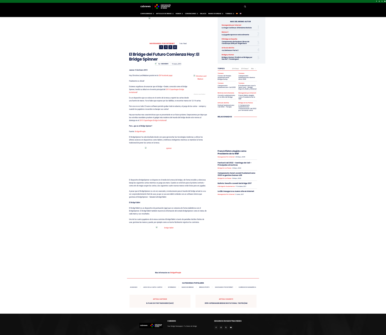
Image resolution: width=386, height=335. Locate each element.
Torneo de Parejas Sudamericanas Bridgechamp (224, 77)
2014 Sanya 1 (245, 69)
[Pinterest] (170, 47)
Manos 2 (225, 32)
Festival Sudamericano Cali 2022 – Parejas (226, 106)
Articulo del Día (228, 47)
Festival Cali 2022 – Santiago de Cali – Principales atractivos (235, 164)
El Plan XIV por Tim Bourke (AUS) (160, 303)
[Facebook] (376, 1)
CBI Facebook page (165, 75)
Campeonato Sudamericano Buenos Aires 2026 (246, 77)
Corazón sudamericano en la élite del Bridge (226, 96)
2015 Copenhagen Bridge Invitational (153, 120)
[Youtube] (385, 1)
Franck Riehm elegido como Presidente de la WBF (246, 97)
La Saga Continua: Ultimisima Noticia (237, 28)
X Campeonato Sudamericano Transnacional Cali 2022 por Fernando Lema (247, 107)
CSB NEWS (164, 64)
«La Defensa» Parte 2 (230, 50)
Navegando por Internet (162, 43)
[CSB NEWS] (156, 64)
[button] (209, 6)
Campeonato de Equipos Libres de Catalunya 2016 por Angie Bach (235, 42)
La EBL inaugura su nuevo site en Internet (236, 191)
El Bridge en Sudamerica (226, 186)
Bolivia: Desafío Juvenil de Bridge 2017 (235, 183)
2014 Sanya (235, 69)
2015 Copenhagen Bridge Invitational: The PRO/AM (226, 303)
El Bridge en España (229, 39)
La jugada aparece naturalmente (235, 35)
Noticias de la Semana (226, 93)
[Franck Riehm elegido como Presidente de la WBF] (237, 134)
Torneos (221, 73)
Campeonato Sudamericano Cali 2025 (227, 86)
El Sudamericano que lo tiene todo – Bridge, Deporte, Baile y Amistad (247, 87)
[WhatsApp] (175, 47)
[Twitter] (382, 1)
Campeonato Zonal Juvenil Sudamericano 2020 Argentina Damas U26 (236, 174)
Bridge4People (140, 131)
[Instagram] (379, 1)
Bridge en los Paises (245, 102)
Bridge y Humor (228, 54)
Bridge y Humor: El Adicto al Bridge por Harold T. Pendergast (237, 58)
